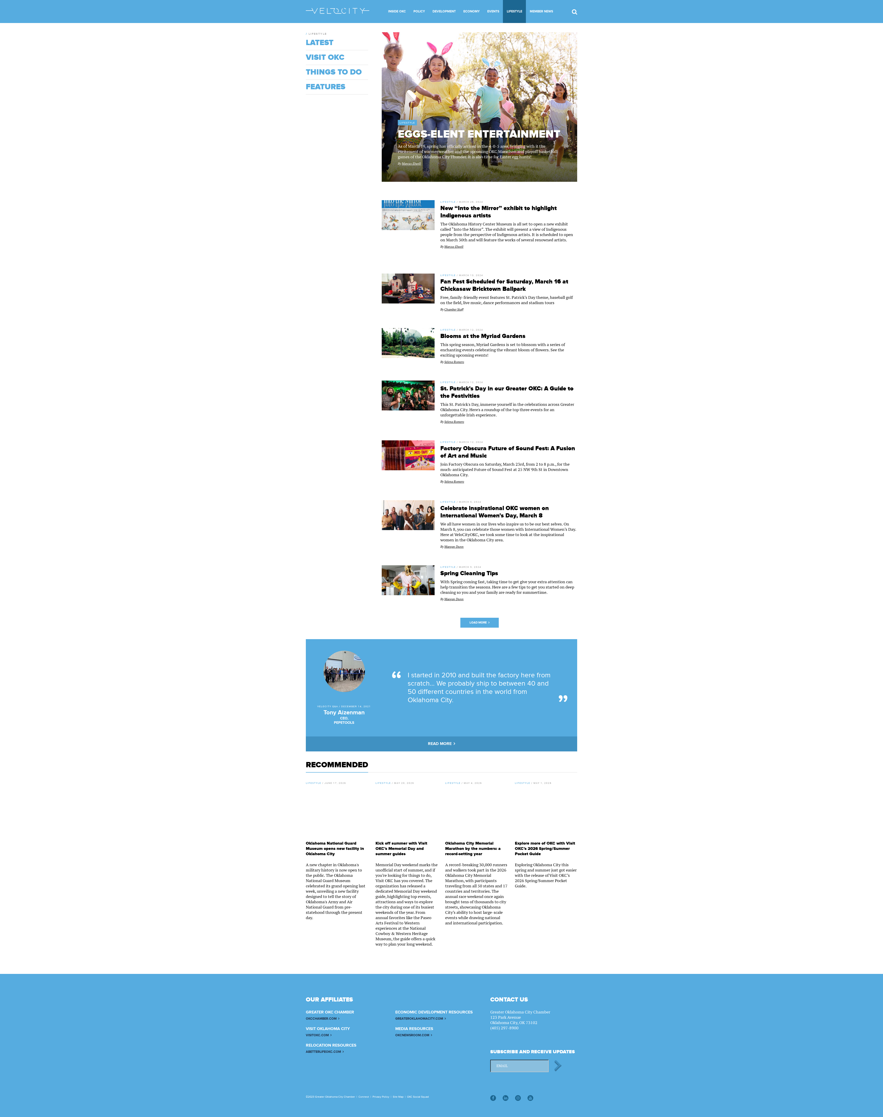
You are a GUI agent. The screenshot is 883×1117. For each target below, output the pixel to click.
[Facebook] (493, 1098)
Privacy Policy (381, 1096)
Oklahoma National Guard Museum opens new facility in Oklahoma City (335, 849)
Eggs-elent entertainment (479, 134)
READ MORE (440, 743)
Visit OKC (325, 57)
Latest (319, 43)
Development (444, 11)
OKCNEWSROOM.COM (412, 1035)
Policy (419, 11)
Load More (478, 622)
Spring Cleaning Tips (469, 573)
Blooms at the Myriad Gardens (482, 336)
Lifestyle (514, 11)
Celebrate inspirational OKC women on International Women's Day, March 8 (494, 512)
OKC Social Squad (418, 1096)
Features (325, 87)
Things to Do (334, 72)
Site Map (398, 1096)
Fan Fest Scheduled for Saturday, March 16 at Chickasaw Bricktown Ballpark (504, 285)
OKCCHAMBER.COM (321, 1019)
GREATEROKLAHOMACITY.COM (419, 1019)
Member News (541, 11)
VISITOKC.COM (317, 1035)
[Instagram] (518, 1098)
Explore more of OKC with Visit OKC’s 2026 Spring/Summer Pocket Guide (545, 849)
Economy (471, 11)
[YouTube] (530, 1098)
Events (493, 11)
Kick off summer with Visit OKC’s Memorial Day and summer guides (401, 849)
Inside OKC (397, 11)
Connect (363, 1096)
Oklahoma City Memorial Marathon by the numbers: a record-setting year (473, 849)
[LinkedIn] (505, 1098)
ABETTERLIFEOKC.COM (323, 1052)
